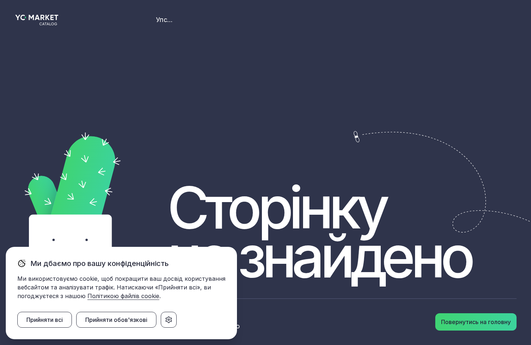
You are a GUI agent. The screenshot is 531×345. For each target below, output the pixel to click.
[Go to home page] (37, 20)
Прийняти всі (44, 319)
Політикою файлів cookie (123, 296)
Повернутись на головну (476, 322)
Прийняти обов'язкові (116, 319)
